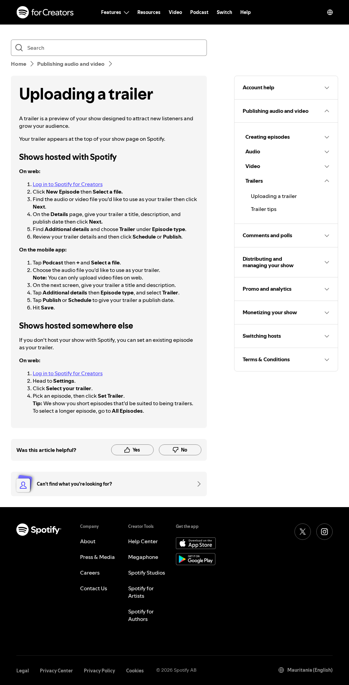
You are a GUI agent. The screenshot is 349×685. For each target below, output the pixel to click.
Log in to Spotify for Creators (68, 184)
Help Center (143, 541)
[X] (302, 531)
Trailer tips (263, 209)
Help (245, 12)
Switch (224, 12)
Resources (149, 12)
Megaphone (143, 557)
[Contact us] (196, 484)
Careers (90, 572)
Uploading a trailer (274, 196)
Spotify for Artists (141, 591)
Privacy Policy (99, 670)
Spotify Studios (146, 572)
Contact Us (93, 588)
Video (175, 12)
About (87, 541)
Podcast (199, 12)
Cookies (135, 670)
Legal (22, 670)
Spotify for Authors (141, 615)
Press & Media (97, 557)
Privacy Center (56, 670)
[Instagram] (324, 531)
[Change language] (330, 12)
